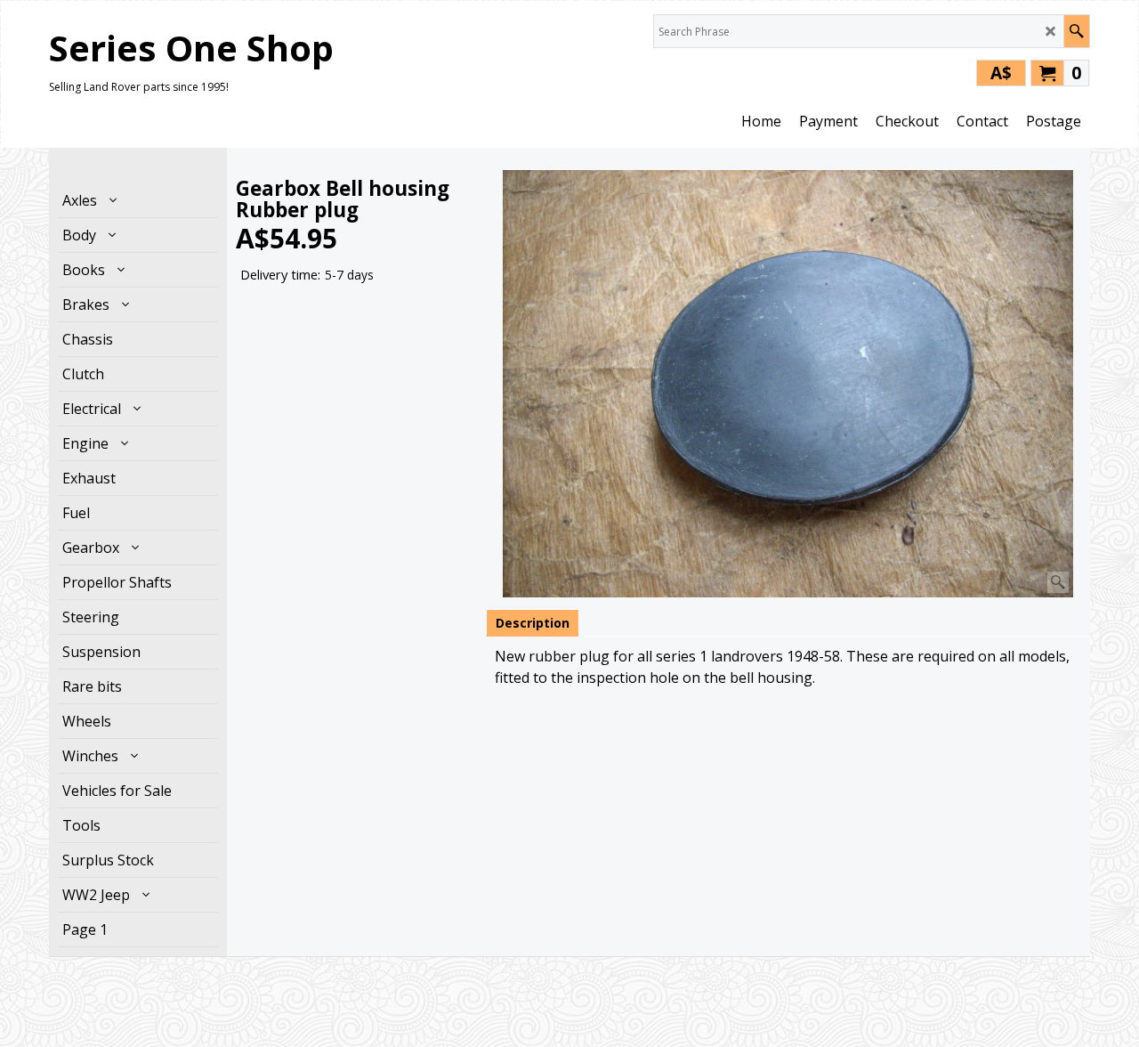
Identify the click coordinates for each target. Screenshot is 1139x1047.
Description (533, 622)
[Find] (1076, 31)
